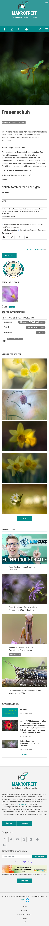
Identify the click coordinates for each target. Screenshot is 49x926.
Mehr (24, 755)
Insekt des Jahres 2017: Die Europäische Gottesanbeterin (21, 648)
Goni (5, 306)
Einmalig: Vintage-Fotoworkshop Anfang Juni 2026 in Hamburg (23, 608)
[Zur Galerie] (24, 5)
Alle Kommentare (10, 230)
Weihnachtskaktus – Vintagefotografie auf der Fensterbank (29, 743)
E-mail (4, 201)
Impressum (24, 910)
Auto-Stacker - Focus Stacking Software (22, 568)
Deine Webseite (8, 216)
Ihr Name (5, 193)
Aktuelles (23, 709)
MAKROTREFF (24, 13)
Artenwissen (15, 654)
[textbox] (24, 243)
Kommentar (7, 233)
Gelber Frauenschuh (15, 339)
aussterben (23, 804)
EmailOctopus (29, 862)
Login (25, 921)
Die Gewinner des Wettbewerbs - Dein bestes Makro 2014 (25, 691)
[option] (24, 68)
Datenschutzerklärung (24, 914)
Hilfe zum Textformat (35, 250)
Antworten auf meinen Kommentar (33, 230)
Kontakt (25, 823)
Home (25, 907)
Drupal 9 (23, 900)
